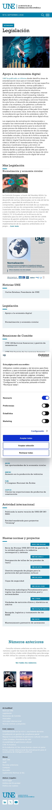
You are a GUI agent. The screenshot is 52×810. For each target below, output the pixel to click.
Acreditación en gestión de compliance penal (21, 734)
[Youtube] (16, 802)
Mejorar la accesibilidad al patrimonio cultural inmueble (25, 737)
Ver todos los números (26, 663)
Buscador (6, 770)
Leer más (14, 226)
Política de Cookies (10, 786)
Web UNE (6, 760)
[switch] (45, 406)
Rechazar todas (26, 453)
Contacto (6, 767)
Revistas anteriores (10, 765)
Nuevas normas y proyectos (14, 724)
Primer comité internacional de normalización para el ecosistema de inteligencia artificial (24, 751)
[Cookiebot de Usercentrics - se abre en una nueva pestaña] (38, 355)
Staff (4, 762)
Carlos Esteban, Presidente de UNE (17, 739)
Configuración (37, 431)
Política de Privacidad (11, 783)
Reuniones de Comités (12, 716)
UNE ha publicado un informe (15, 78)
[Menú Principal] (47, 15)
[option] (26, 258)
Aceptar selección (26, 445)
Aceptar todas (26, 438)
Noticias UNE (8, 711)
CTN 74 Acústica (9, 745)
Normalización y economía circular (23, 171)
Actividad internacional (12, 721)
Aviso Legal (7, 781)
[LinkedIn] (5, 802)
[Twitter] (10, 802)
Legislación (7, 713)
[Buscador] (42, 15)
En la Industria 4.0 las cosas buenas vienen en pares (24, 747)
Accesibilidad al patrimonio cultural (17, 742)
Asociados (7, 719)
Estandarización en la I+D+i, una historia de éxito (23, 731)
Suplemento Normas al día (13, 773)
